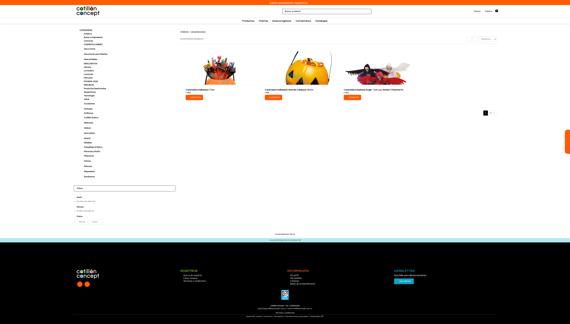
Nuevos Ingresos (281, 21)
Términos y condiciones (194, 281)
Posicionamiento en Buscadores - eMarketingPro (303, 316)
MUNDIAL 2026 (91, 81)
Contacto (294, 281)
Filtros (79, 188)
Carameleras (198, 32)
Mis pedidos (296, 278)
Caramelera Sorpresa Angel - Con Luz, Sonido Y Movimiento (373, 90)
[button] (567, 137)
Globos (87, 128)
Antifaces (88, 113)
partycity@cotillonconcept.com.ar (272, 309)
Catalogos (321, 21)
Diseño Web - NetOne (254, 316)
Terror (184, 32)
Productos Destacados (95, 89)
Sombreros (89, 177)
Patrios (87, 161)
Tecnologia (89, 96)
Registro (488, 11)
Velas (86, 99)
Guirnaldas (89, 133)
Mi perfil (294, 275)
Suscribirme (405, 281)
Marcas (80, 207)
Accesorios (89, 104)
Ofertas (263, 21)
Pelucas (88, 166)
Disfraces (88, 123)
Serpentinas (90, 92)
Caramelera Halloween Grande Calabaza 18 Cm (289, 90)
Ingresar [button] (477, 11)
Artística (88, 34)
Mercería (88, 78)
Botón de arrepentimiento (302, 284)
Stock (79, 197)
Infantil (87, 138)
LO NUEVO (89, 71)
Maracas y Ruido (92, 151)
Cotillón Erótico (91, 118)
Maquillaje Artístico (93, 147)
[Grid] (469, 39)
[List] (475, 39)
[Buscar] (375, 11)
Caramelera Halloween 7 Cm (200, 90)
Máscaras (89, 156)
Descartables (90, 59)
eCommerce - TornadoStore (274, 316)
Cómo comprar (190, 278)
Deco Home (89, 49)
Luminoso (88, 74)
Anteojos (88, 109)
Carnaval (88, 41)
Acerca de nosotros (192, 275)
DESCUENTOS (90, 64)
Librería (87, 67)
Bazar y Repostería (93, 37)
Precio (80, 216)
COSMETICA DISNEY (93, 44)
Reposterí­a (89, 171)
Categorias (86, 30)
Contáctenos (303, 21)
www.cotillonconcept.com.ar (300, 309)
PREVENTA (89, 85)
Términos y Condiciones (285, 313)
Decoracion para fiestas (95, 54)
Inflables (88, 143)
